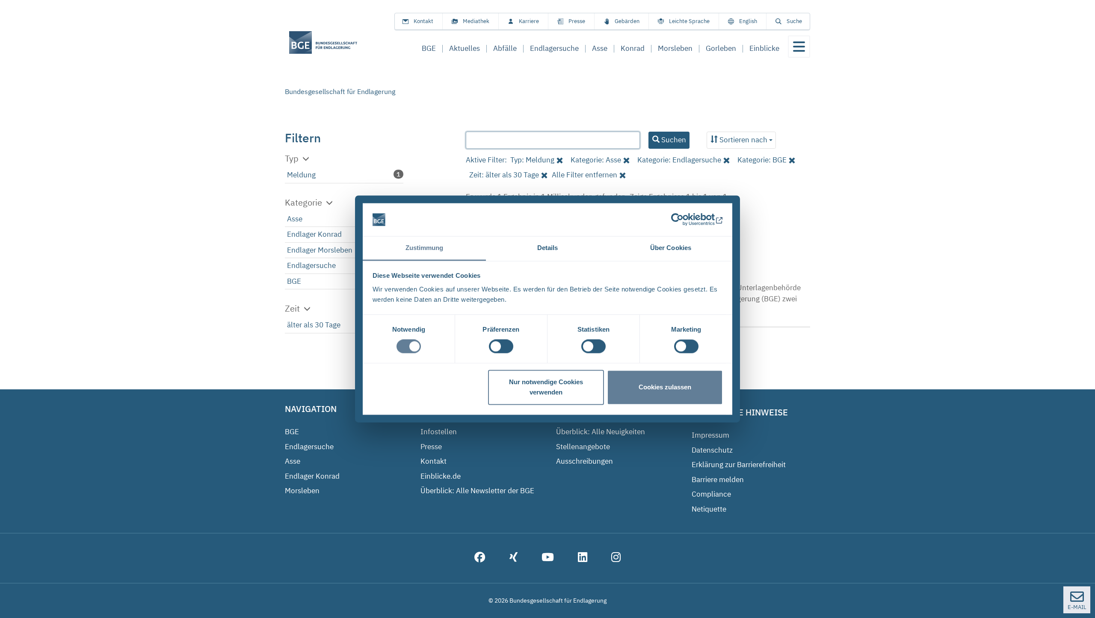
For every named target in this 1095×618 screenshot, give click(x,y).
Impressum (710, 435)
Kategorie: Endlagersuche (679, 160)
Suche (794, 21)
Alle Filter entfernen (584, 175)
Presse (576, 21)
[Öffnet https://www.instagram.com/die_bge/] (616, 558)
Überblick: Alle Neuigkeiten (600, 431)
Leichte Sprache (689, 21)
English (748, 21)
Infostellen (438, 431)
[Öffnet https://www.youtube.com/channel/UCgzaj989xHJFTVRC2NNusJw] (547, 558)
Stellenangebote (583, 446)
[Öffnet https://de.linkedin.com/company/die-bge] (583, 558)
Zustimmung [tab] (424, 247)
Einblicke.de (440, 476)
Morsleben (302, 490)
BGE (294, 281)
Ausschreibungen (584, 461)
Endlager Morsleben (319, 250)
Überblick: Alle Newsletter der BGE (477, 490)
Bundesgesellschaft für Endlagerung (340, 91)
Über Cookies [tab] (670, 247)
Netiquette (709, 509)
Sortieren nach (743, 139)
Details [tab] (547, 247)
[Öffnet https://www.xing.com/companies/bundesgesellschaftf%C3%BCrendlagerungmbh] (513, 558)
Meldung (301, 175)
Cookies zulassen (665, 387)
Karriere (529, 21)
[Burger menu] (799, 46)
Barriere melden (718, 479)
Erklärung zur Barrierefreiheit (739, 464)
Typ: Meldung (532, 160)
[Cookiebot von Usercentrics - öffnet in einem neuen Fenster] (685, 219)
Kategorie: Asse (596, 160)
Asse (294, 219)
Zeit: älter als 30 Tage (504, 175)
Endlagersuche (311, 265)
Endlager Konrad (314, 234)
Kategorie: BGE (762, 160)
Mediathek (476, 21)
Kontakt (423, 21)
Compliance (711, 494)
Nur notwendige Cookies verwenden (546, 387)
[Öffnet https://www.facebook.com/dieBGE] (480, 558)
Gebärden (627, 21)
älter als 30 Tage (313, 325)
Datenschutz (712, 450)
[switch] (501, 346)
